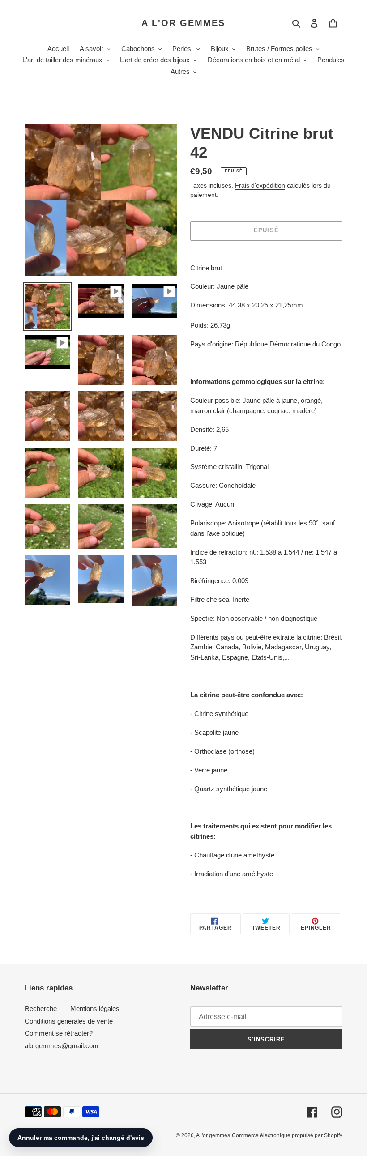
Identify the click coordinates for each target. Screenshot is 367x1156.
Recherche (41, 1008)
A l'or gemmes (183, 23)
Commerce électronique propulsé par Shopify (287, 1135)
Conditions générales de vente (69, 1021)
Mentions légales (94, 1008)
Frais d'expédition (260, 185)
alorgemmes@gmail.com (61, 1045)
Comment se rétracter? (59, 1033)
